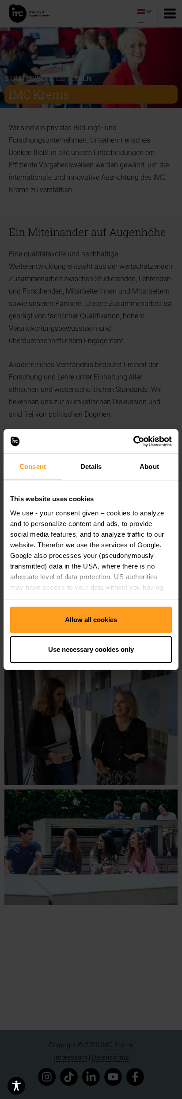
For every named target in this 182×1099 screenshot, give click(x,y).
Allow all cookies (91, 619)
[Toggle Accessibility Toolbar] (16, 1085)
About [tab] (149, 467)
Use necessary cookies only (91, 649)
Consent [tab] (32, 467)
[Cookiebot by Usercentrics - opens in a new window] (133, 441)
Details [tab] (91, 467)
